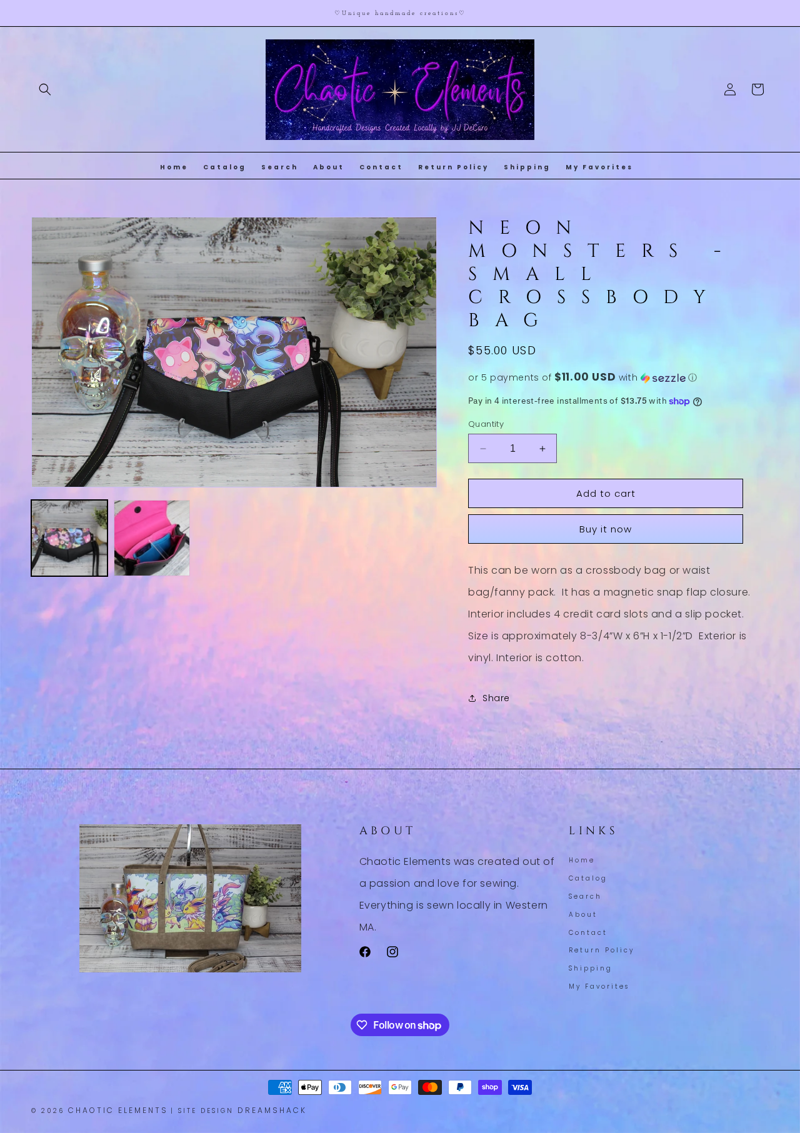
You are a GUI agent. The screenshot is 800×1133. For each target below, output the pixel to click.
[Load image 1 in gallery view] (69, 538)
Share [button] (496, 698)
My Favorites (599, 986)
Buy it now (605, 529)
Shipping (590, 968)
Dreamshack (272, 1110)
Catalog (588, 878)
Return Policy (601, 950)
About (583, 914)
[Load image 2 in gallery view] (152, 538)
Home (582, 862)
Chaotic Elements (118, 1110)
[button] (45, 89)
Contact (588, 932)
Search (585, 896)
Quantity (486, 424)
